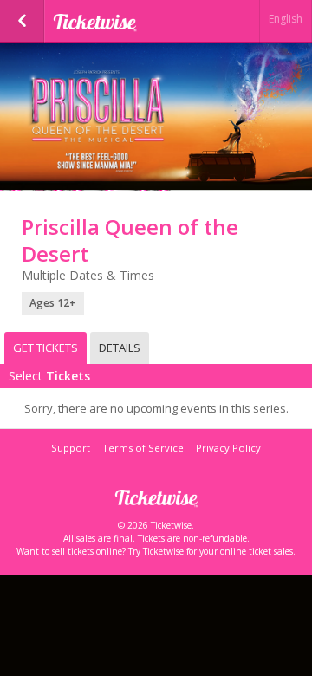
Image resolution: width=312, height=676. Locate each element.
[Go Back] (22, 21)
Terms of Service (143, 447)
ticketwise (138, 22)
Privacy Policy (228, 447)
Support (70, 447)
